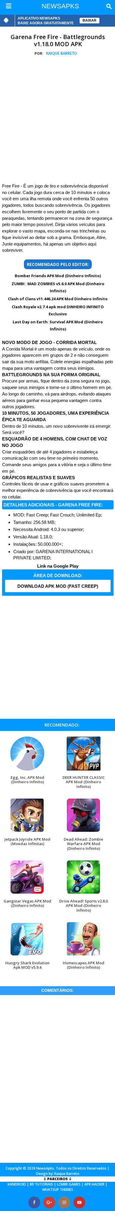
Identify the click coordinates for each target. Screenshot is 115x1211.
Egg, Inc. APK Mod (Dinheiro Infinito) (27, 779)
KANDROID (17, 1184)
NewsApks (45, 1168)
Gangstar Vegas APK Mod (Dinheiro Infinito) (27, 903)
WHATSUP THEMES (57, 1189)
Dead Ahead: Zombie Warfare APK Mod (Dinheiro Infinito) (83, 844)
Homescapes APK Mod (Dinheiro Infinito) (83, 965)
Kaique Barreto (66, 1173)
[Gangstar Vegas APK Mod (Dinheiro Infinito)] (27, 894)
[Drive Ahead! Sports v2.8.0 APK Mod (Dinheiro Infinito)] (84, 894)
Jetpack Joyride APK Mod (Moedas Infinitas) (27, 841)
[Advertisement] (57, 120)
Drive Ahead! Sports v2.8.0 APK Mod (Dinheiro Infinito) (83, 905)
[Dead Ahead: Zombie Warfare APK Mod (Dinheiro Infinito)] (84, 832)
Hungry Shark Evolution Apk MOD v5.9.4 (27, 965)
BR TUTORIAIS (41, 1184)
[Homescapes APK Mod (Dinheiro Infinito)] (84, 956)
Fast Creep (37, 514)
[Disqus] (57, 1078)
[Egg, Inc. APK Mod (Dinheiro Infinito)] (27, 770)
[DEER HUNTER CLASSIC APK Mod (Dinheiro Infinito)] (84, 770)
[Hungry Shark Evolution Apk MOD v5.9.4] (27, 956)
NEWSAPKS (60, 6)
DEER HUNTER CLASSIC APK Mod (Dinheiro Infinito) (84, 782)
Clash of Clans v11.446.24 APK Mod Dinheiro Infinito (58, 298)
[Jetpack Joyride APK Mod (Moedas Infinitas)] (27, 832)
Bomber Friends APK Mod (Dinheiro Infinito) (58, 275)
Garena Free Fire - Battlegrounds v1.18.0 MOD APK (58, 40)
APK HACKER (94, 1184)
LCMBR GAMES (68, 1184)
